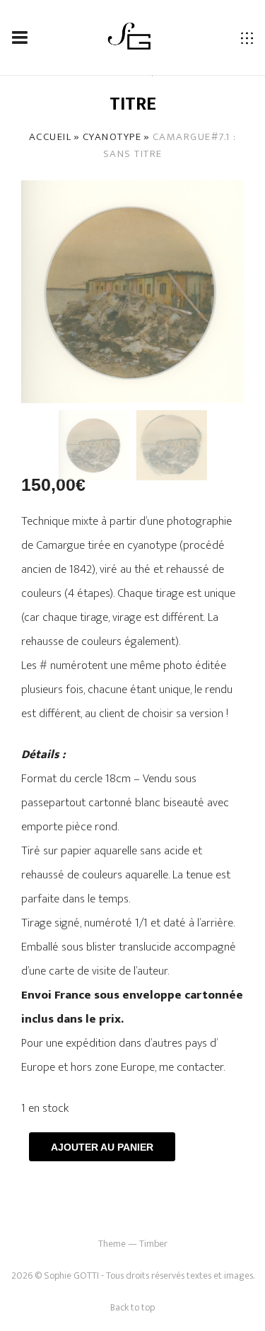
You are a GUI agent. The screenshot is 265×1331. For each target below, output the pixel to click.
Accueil (50, 137)
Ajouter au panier (102, 1147)
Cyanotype (112, 137)
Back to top (132, 1307)
